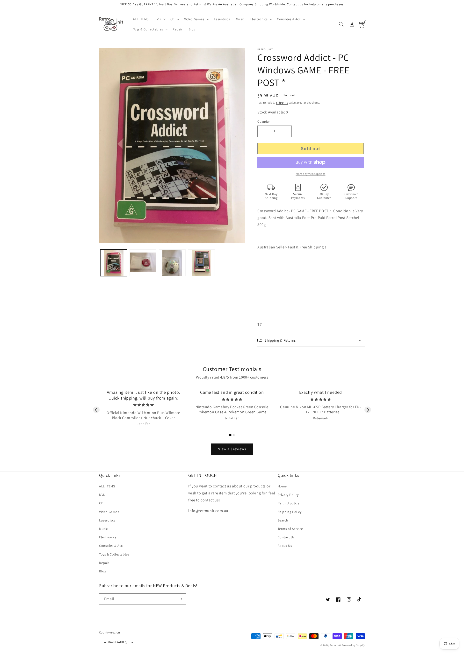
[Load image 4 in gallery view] (201, 262)
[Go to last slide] (96, 410)
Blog (102, 571)
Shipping (282, 102)
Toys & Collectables (114, 554)
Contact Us (286, 537)
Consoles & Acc (111, 545)
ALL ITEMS (107, 486)
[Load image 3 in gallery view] (172, 262)
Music (103, 529)
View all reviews (232, 449)
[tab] (230, 435)
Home (282, 486)
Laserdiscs (107, 520)
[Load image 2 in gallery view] (143, 262)
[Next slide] (367, 410)
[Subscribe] (180, 599)
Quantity (263, 122)
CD (101, 503)
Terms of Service (290, 529)
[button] (159, 19)
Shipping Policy (290, 512)
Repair (104, 563)
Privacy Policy (288, 494)
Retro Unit (335, 645)
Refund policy (288, 503)
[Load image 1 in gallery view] (113, 262)
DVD (102, 494)
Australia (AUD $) (116, 642)
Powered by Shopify (353, 645)
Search (283, 520)
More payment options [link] (311, 174)
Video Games (109, 512)
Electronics (107, 537)
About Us (285, 545)
